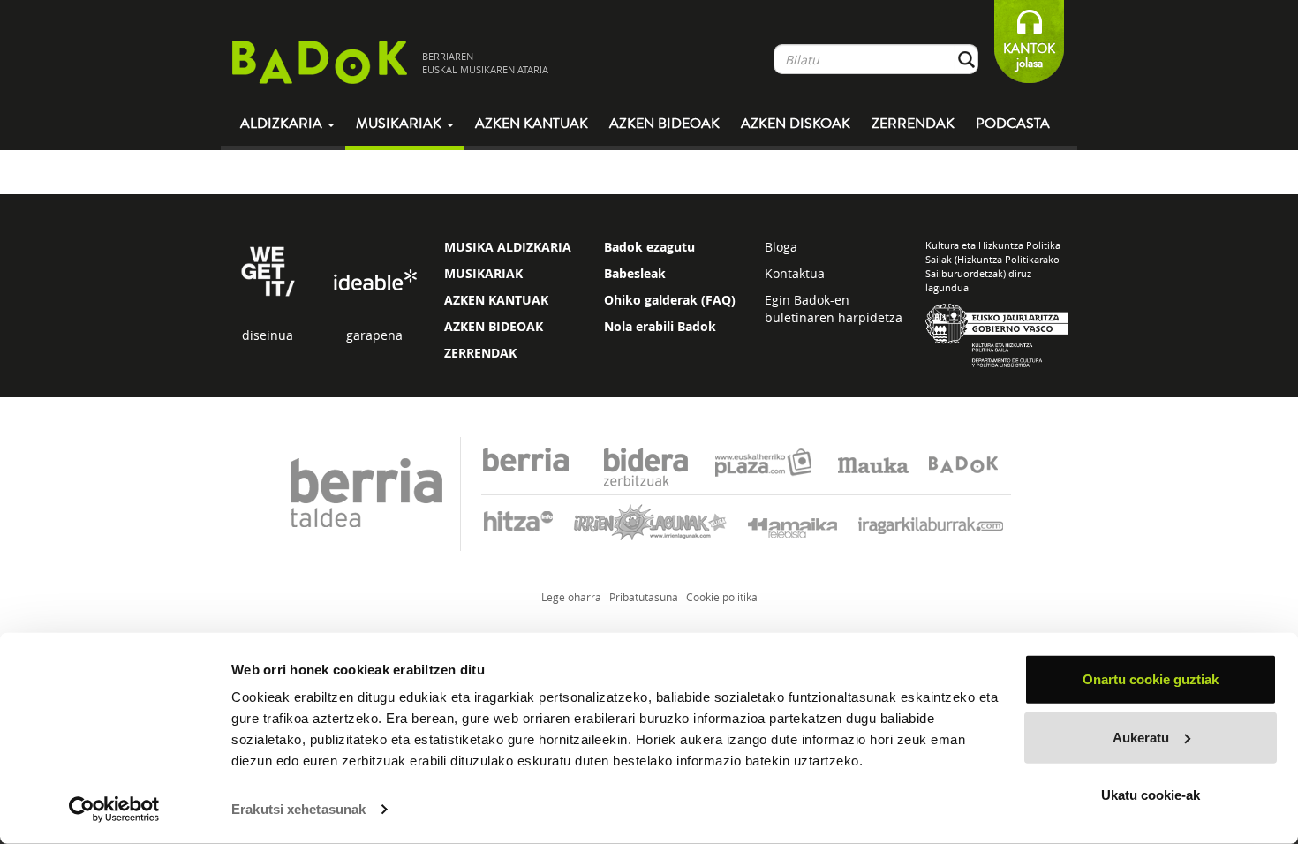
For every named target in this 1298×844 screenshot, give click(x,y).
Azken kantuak (531, 123)
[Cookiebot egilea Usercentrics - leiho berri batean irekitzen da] (114, 809)
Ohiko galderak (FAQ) (670, 299)
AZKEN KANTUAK (496, 299)
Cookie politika (722, 597)
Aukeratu (1141, 736)
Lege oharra (571, 597)
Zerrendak (913, 123)
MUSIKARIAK (483, 273)
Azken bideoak (664, 123)
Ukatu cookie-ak (1150, 795)
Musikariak (400, 123)
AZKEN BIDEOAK (493, 326)
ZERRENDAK (480, 352)
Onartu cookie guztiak (1151, 679)
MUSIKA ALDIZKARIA (507, 246)
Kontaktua (795, 273)
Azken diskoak (795, 123)
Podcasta (1013, 123)
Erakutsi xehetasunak (298, 809)
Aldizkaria (283, 123)
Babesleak (635, 273)
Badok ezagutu (649, 246)
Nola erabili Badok (660, 326)
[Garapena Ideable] (374, 281)
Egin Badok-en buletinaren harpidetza (833, 308)
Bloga (781, 246)
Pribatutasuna (643, 597)
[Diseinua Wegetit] (268, 269)
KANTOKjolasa (1029, 56)
